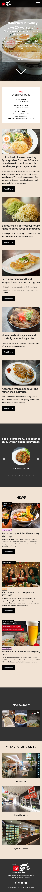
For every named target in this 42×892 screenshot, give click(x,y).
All (4, 589)
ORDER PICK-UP (21, 60)
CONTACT (15, 878)
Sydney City (7, 530)
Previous (4, 459)
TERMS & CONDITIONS (26, 876)
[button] (8, 718)
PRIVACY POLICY (13, 876)
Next (38, 459)
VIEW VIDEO (21, 55)
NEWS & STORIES (24, 878)
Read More (8, 189)
